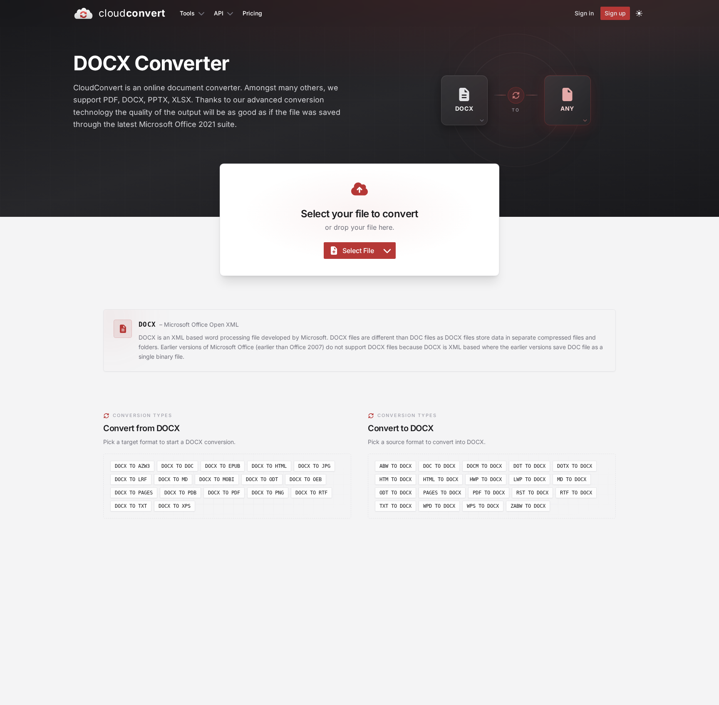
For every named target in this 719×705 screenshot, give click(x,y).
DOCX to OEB (306, 479)
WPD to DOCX (439, 506)
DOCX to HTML (269, 466)
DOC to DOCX (439, 466)
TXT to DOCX (395, 506)
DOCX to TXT (131, 506)
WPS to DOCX (483, 506)
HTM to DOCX (395, 479)
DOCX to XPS (175, 506)
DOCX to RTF (311, 493)
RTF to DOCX (576, 493)
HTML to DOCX (440, 479)
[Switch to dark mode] (639, 13)
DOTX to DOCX (574, 466)
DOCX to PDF (224, 493)
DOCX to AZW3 (132, 466)
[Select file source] (387, 250)
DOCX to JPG (314, 466)
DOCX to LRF (131, 479)
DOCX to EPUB (222, 466)
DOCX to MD (173, 479)
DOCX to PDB (180, 493)
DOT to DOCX (529, 466)
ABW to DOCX (395, 466)
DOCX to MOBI (216, 479)
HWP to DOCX (486, 479)
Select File (358, 250)
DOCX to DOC (177, 466)
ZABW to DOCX (528, 506)
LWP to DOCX (529, 479)
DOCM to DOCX (484, 466)
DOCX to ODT (262, 479)
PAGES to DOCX (442, 493)
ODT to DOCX (395, 493)
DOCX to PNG (268, 493)
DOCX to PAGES (134, 493)
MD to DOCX (571, 479)
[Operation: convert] (516, 95)
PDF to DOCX (489, 493)
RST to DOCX (532, 493)
